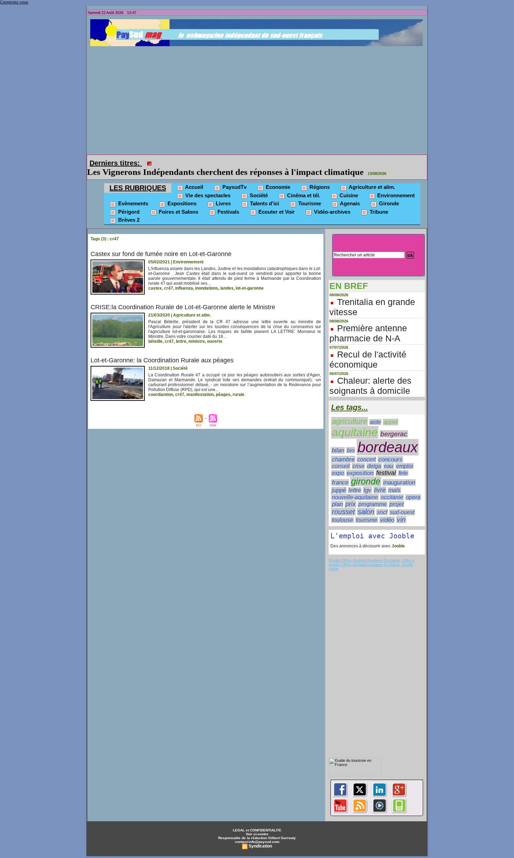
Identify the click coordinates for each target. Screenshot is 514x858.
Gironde (388, 194)
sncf (382, 502)
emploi (404, 456)
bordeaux (387, 437)
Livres (222, 194)
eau (388, 456)
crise (358, 456)
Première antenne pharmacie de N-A (368, 323)
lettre (181, 331)
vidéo (387, 510)
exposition (360, 463)
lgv (367, 480)
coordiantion (160, 384)
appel (391, 412)
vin (401, 509)
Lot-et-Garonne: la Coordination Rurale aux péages (162, 350)
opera (413, 487)
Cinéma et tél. (303, 186)
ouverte (214, 331)
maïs (394, 480)
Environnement (395, 186)
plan (337, 494)
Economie (277, 177)
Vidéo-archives (331, 202)
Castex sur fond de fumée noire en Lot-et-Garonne (161, 244)
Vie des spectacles (207, 186)
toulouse (342, 510)
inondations (206, 278)
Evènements (132, 194)
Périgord (128, 202)
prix (350, 494)
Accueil (193, 177)
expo (338, 463)
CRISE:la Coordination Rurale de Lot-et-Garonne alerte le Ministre (183, 297)
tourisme (366, 510)
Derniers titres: (116, 163)
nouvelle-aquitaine (355, 487)
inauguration (399, 472)
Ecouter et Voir (276, 202)
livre (380, 480)
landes (227, 278)
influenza (184, 278)
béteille (155, 331)
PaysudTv (234, 177)
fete (403, 463)
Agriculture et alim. (371, 177)
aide (375, 412)
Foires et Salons (177, 202)
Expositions (181, 194)
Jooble (398, 536)
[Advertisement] (258, 99)
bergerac (393, 424)
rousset (343, 502)
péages (223, 384)
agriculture (349, 411)
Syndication (260, 836)
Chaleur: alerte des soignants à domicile (370, 376)
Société (258, 186)
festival (386, 463)
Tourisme (309, 194)
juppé (339, 480)
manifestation (200, 384)
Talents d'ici (264, 194)
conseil (341, 456)
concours (390, 449)
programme (372, 494)
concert (366, 450)
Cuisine (348, 186)
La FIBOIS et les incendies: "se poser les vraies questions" (263, 162)
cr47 (168, 278)
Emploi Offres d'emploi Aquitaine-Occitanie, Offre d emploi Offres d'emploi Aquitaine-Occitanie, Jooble (371, 552)
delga (374, 456)
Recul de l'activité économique (367, 350)
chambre (343, 449)
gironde (365, 471)
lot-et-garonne (250, 278)
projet (397, 494)
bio (351, 440)
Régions (319, 177)
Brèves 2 (128, 210)
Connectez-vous (14, 2)
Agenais (349, 194)
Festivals (227, 202)
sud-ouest (402, 502)
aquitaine (355, 422)
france (340, 472)
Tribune (378, 202)
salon (366, 502)
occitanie (392, 487)
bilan (338, 440)
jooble (333, 559)
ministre (196, 331)
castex (155, 278)
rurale (238, 384)
